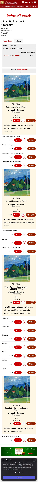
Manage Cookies (19, 472)
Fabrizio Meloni (28, 223)
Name (14, 48)
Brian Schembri (9, 128)
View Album (16, 104)
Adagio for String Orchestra (16, 408)
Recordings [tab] (7, 41)
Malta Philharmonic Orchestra (15, 125)
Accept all (19, 477)
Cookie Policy (10, 469)
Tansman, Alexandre (12, 55)
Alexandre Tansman (16, 110)
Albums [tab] (19, 41)
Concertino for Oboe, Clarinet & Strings (16, 288)
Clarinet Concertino (13, 201)
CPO (16, 115)
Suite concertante (13, 107)
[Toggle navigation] (35, 2)
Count (21, 48)
